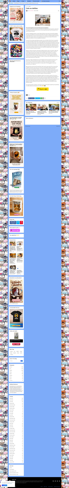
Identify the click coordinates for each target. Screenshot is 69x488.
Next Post (58, 126)
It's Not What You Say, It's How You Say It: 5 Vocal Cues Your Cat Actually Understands (28, 3)
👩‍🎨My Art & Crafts (36, 1)
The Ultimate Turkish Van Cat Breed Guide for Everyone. (19, 271)
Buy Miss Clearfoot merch (14, 472)
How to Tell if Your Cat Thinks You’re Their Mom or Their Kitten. (31, 112)
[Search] (59, 1)
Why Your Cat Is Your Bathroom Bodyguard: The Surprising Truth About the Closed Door (13, 248)
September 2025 (16, 445)
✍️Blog (17, 1)
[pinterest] (57, 481)
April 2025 (16, 438)
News (30, 6)
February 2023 (16, 408)
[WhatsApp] (41, 98)
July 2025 (16, 441)
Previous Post (28, 126)
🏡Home (13, 1)
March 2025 (16, 436)
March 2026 (16, 455)
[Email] (43, 98)
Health (18, 351)
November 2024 (16, 430)
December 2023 (16, 420)
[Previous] (58, 3)
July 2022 (16, 401)
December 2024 (16, 431)
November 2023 (16, 418)
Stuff (16, 378)
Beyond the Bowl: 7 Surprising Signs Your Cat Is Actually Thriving (20, 248)
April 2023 (16, 411)
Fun (14, 351)
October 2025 (16, 446)
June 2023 (16, 413)
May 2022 (16, 398)
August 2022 (16, 403)
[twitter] (59, 481)
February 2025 (16, 435)
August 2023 (16, 416)
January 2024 (16, 421)
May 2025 (16, 440)
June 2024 (16, 426)
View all (58, 102)
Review (16, 375)
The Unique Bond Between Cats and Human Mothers (53, 112)
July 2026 (16, 460)
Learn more (9, 483)
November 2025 (16, 448)
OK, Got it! (4, 485)
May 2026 (16, 458)
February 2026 (16, 453)
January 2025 (16, 433)
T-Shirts (11, 354)
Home (27, 6)
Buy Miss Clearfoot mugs (14, 474)
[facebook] (53, 481)
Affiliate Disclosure (57, 486)
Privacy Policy (50, 486)
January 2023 (16, 406)
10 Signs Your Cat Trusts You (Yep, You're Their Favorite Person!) (13, 271)
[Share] (58, 10)
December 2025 (16, 450)
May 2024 (16, 425)
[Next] (59, 3)
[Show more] (45, 98)
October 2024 (16, 428)
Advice (11, 351)
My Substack (12, 469)
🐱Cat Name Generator (45, 1)
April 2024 (16, 423)
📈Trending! (28, 1)
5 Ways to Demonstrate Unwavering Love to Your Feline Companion (42, 112)
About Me (45, 486)
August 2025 (16, 443)
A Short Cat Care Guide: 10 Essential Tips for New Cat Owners (20, 259)
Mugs (21, 351)
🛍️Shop (22, 1)
